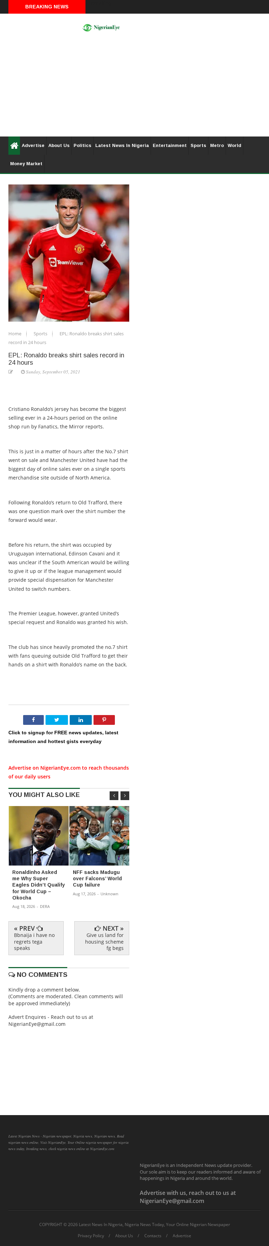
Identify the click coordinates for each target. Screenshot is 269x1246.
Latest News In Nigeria (122, 145)
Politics (82, 145)
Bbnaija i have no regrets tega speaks (34, 941)
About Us (59, 145)
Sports (198, 145)
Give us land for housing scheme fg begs (104, 941)
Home (15, 333)
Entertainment (170, 145)
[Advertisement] (134, 87)
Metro (217, 145)
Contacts (152, 1235)
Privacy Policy (91, 1235)
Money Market (26, 163)
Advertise (33, 145)
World (234, 145)
